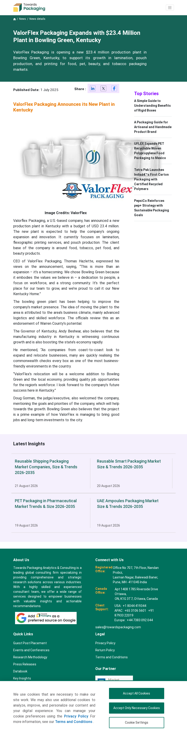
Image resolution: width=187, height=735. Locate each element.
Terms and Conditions (74, 722)
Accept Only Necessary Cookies (136, 708)
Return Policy (105, 650)
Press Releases (24, 664)
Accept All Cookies (136, 693)
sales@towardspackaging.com (118, 627)
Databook (20, 671)
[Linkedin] (93, 89)
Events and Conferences (31, 650)
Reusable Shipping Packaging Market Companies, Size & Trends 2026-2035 (46, 467)
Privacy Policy (76, 716)
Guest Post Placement (30, 643)
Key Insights (22, 678)
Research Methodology (30, 657)
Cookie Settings (136, 722)
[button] (170, 7)
